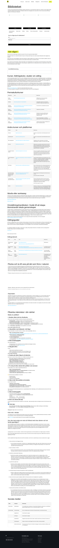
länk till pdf (11, 417)
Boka (50, 1)
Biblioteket (14, 6)
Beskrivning (10, 39)
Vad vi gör (22, 1)
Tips (9, 37)
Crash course (27, 1)
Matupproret (37, 1)
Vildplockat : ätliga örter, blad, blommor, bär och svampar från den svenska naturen (21, 287)
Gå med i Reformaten (44, 1)
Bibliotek (32, 1)
